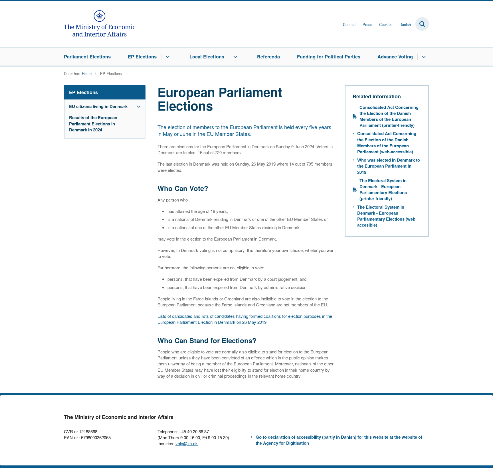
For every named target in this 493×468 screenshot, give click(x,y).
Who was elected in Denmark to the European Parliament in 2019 (388, 166)
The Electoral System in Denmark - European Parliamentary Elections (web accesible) (386, 216)
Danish (405, 25)
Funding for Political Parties (328, 56)
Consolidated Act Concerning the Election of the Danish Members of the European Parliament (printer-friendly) (389, 116)
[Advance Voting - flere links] (423, 57)
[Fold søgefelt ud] (422, 24)
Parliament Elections (87, 56)
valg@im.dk (186, 443)
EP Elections (142, 56)
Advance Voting (395, 56)
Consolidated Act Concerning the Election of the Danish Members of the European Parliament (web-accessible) (386, 143)
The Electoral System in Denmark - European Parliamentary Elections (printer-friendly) (383, 190)
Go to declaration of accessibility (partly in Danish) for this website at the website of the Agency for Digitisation (339, 440)
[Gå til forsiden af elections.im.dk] (99, 24)
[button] (137, 106)
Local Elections (206, 56)
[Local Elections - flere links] (234, 57)
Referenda (268, 56)
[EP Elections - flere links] (166, 57)
